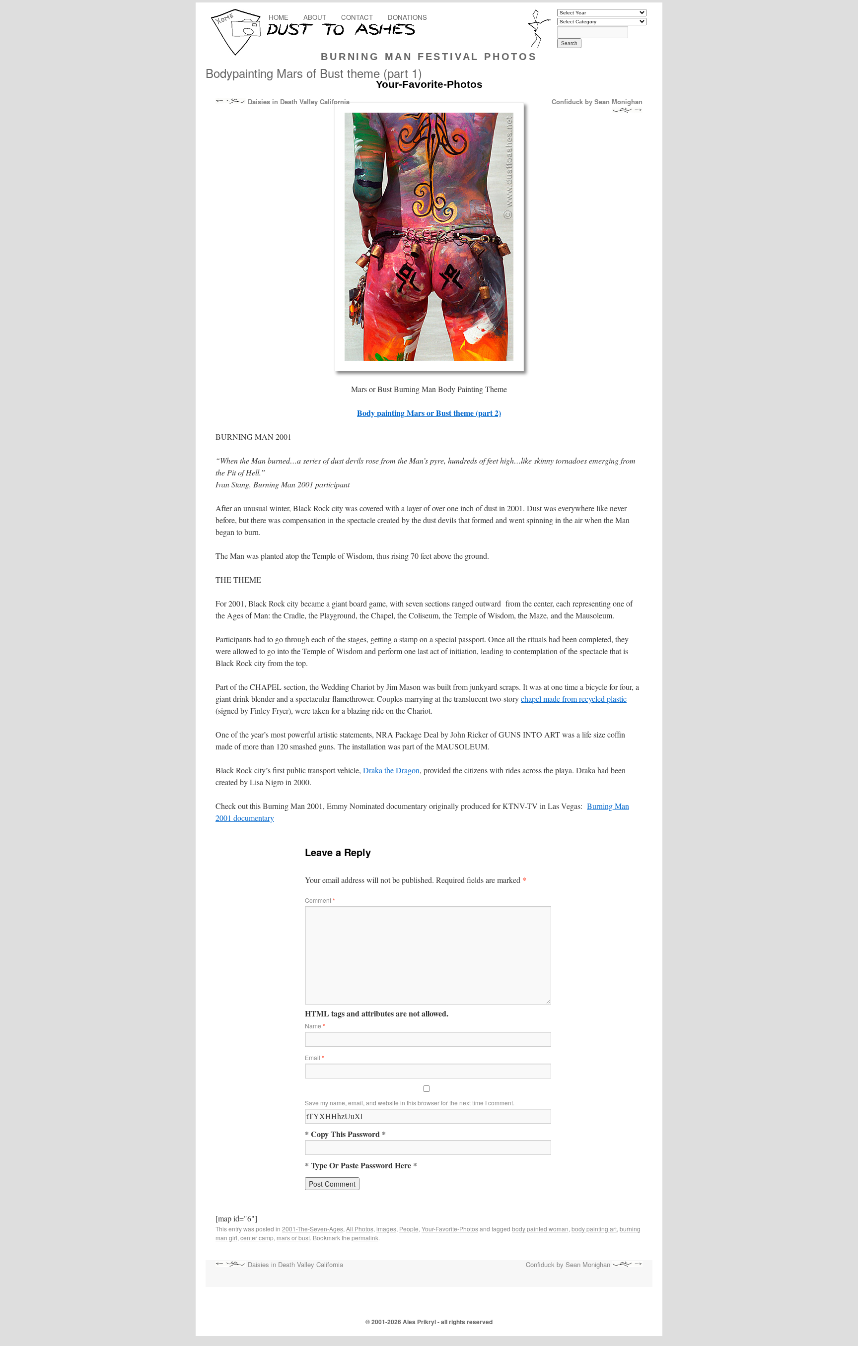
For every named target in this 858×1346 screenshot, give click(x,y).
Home (278, 17)
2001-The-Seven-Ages (312, 1228)
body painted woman (540, 1228)
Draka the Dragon (391, 770)
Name (315, 1025)
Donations (407, 17)
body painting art (594, 1228)
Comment (320, 900)
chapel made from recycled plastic (574, 698)
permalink (365, 1237)
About (314, 17)
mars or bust (293, 1237)
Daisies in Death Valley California (298, 101)
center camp (257, 1237)
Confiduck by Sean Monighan (597, 101)
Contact (357, 17)
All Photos (359, 1228)
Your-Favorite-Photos (450, 1228)
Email (314, 1057)
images (386, 1228)
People (409, 1228)
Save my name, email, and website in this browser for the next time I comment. (409, 1102)
